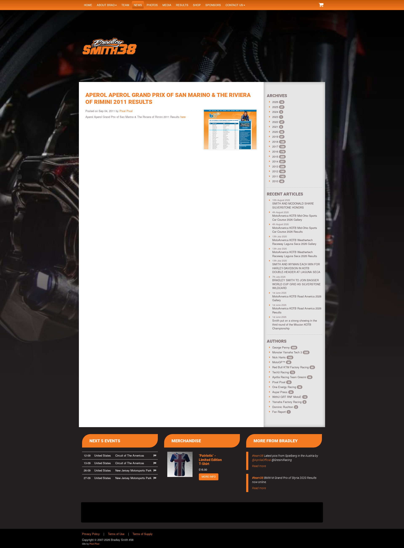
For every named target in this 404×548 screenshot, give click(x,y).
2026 (275, 102)
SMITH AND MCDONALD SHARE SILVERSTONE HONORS (293, 205)
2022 (275, 122)
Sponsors (213, 5)
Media (166, 5)
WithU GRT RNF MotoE (289, 397)
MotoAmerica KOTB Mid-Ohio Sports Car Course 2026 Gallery (294, 218)
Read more (259, 466)
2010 (275, 181)
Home (88, 5)
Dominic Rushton (284, 407)
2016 (275, 151)
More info (209, 476)
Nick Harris (282, 357)
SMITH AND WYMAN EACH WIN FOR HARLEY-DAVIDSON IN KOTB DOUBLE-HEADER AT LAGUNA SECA (296, 268)
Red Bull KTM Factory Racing (293, 367)
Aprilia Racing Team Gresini (291, 377)
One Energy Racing (286, 387)
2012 (275, 171)
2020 (275, 132)
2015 (275, 156)
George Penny (284, 347)
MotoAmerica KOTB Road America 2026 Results (296, 310)
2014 (275, 161)
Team (125, 5)
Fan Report (280, 412)
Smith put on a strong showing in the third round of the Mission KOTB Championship (294, 324)
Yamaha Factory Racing (288, 402)
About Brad (106, 5)
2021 (275, 127)
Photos (152, 5)
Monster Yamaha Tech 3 (290, 352)
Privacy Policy (91, 534)
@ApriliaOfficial (261, 460)
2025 (275, 107)
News (138, 5)
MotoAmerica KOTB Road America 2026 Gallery (296, 298)
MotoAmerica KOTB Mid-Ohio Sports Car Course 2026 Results (294, 230)
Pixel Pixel (126, 111)
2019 (275, 137)
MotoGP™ (281, 362)
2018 (275, 142)
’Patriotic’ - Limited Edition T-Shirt (210, 460)
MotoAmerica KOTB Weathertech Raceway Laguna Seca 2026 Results (294, 254)
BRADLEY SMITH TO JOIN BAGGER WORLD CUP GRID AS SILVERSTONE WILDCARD (296, 284)
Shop (197, 5)
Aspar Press (282, 392)
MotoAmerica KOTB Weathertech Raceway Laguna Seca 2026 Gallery (294, 242)
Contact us (234, 5)
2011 (275, 176)
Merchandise (186, 440)
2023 (275, 117)
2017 (275, 146)
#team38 (257, 455)
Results (182, 5)
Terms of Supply (143, 534)
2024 (275, 112)
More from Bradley (276, 440)
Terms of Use (116, 534)
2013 (275, 166)
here (183, 117)
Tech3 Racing (283, 372)
